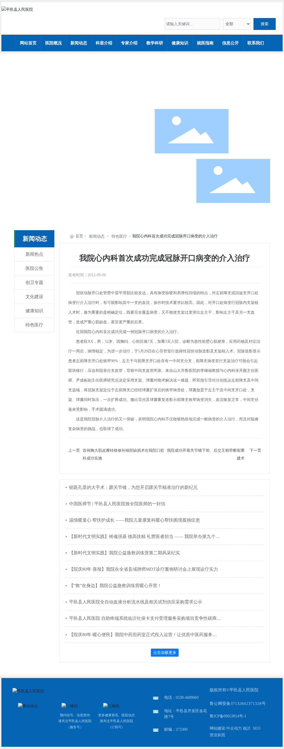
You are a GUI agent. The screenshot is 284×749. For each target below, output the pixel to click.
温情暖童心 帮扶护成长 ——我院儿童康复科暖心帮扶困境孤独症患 (134, 520)
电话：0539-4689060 (181, 697)
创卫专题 (34, 282)
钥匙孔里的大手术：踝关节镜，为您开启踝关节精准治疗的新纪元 (133, 487)
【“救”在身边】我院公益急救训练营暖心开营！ (115, 585)
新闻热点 (34, 254)
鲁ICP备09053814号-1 (228, 716)
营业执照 (217, 735)
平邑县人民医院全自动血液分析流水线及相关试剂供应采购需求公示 (135, 602)
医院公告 (34, 268)
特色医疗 (34, 325)
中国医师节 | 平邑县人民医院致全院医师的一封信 (116, 503)
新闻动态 (97, 236)
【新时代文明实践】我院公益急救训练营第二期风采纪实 (124, 552)
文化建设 (34, 296)
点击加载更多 (164, 652)
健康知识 (34, 310)
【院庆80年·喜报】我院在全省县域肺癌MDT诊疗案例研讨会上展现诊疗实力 (143, 569)
